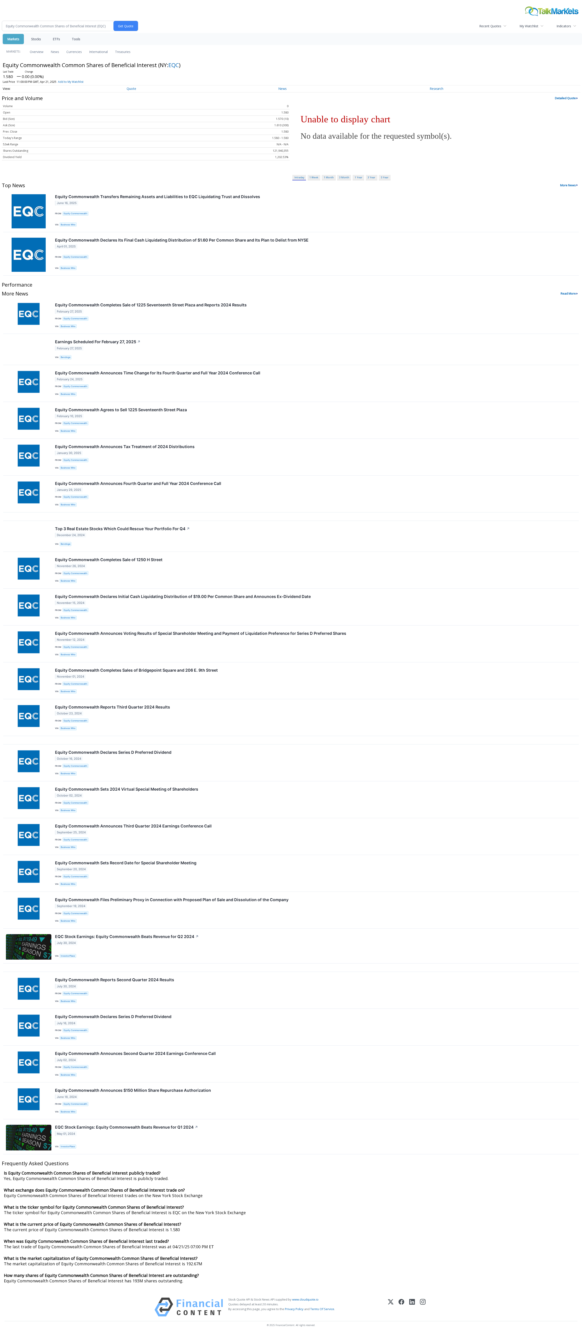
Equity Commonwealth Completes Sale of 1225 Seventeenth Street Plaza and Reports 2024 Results (151, 305)
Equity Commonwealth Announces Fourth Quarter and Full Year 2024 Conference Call (138, 483)
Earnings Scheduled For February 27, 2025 (97, 341)
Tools (76, 39)
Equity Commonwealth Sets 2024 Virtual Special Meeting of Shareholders (126, 789)
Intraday (299, 177)
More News (568, 185)
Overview (36, 52)
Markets (13, 39)
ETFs (56, 39)
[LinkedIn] (412, 1307)
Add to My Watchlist (70, 82)
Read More (568, 293)
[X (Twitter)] (390, 1307)
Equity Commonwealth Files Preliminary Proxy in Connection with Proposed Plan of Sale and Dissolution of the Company (171, 899)
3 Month (344, 177)
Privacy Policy (294, 1309)
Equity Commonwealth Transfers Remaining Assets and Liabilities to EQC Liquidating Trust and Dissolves (157, 196)
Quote (131, 88)
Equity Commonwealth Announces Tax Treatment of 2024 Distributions (125, 446)
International (98, 52)
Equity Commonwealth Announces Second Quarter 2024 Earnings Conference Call (135, 1053)
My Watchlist (528, 26)
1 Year (358, 177)
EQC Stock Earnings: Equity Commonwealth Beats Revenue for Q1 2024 (126, 1127)
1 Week (313, 177)
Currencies (74, 52)
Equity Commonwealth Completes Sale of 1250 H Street (109, 559)
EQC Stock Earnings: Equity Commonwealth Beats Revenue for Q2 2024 (127, 936)
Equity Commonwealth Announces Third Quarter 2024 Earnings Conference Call (133, 826)
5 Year (385, 177)
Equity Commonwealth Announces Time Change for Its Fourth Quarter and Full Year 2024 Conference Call (157, 373)
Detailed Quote (565, 98)
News (55, 52)
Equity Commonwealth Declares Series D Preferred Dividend (113, 752)
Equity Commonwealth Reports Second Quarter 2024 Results (114, 979)
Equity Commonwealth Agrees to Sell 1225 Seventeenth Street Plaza (121, 409)
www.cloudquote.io (305, 1299)
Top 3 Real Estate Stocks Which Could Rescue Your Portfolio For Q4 (122, 528)
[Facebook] (401, 1307)
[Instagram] (422, 1307)
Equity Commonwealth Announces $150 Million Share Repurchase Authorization (133, 1090)
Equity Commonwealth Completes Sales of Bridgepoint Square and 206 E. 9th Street (136, 670)
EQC (173, 65)
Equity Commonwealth (75, 213)
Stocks (36, 39)
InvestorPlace (68, 956)
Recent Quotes (490, 26)
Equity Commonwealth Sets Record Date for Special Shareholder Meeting (125, 862)
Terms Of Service (322, 1309)
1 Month (329, 177)
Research (436, 88)
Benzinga (65, 357)
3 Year (371, 177)
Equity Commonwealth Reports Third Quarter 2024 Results (112, 707)
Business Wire (68, 224)
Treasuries (122, 52)
